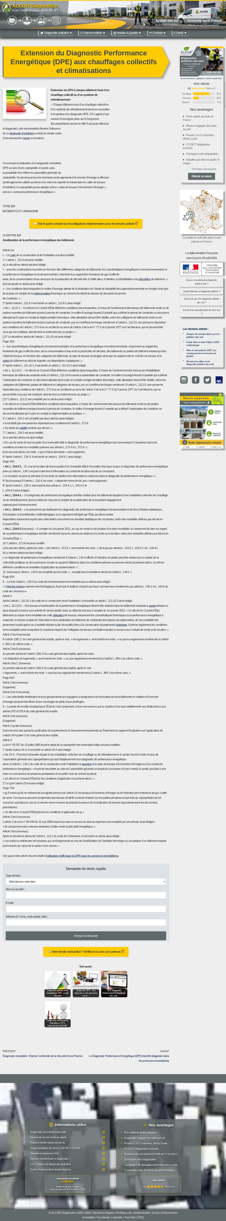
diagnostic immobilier (22, 133)
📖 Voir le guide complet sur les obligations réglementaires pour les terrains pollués (84, 223)
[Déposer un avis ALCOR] (158, 1184)
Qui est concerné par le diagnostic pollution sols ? (201, 282)
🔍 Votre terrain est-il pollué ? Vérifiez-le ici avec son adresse (84, 951)
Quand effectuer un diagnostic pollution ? (201, 291)
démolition (145, 279)
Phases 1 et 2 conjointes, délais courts (198, 137)
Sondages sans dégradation (202, 153)
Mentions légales (103, 1212)
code (13, 255)
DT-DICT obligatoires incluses (196, 146)
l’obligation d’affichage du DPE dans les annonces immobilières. (82, 855)
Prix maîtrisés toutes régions (138, 1132)
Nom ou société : (15, 889)
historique (121, 624)
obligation (58, 615)
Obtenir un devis (202, 176)
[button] (71, 33)
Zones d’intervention (164, 1212)
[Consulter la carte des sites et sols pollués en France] (201, 212)
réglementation (42, 293)
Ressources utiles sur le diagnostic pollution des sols (200, 363)
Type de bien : (14, 875)
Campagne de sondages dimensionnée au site (148, 1165)
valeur (6, 360)
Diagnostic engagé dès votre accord (142, 1138)
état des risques (15, 586)
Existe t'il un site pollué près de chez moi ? (201, 312)
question (87, 764)
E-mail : (10, 902)
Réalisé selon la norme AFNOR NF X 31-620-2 (149, 1154)
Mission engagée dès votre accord (199, 127)
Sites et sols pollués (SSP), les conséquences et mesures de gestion (201, 353)
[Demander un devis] (201, 399)
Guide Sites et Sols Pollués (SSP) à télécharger (202, 344)
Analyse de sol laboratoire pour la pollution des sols (202, 335)
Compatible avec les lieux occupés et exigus (147, 1170)
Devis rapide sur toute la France (198, 118)
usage (152, 605)
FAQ (141, 1217)
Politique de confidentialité (133, 1212)
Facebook (103, 1217)
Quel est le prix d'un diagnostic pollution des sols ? (201, 300)
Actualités (88, 1217)
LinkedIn (117, 1217)
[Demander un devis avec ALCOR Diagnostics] (201, 63)
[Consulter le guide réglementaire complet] (201, 427)
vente (26, 138)
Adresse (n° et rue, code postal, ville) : (27, 916)
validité (23, 427)
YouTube (130, 1217)
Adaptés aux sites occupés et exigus (201, 161)
